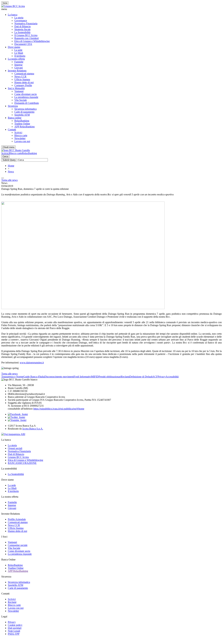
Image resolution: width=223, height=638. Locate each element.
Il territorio (19, 55)
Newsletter (19, 138)
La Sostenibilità (22, 32)
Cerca (5, 156)
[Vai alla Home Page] (15, 150)
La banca (12, 14)
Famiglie (18, 61)
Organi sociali (15, 448)
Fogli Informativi (82, 376)
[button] (111, 9)
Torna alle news (9, 180)
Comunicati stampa (24, 73)
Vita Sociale (20, 100)
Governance (20, 20)
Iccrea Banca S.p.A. (32, 428)
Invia (5, 3)
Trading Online (22, 123)
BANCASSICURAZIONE (22, 463)
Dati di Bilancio (22, 26)
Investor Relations (17, 70)
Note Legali (14, 630)
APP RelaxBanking (24, 126)
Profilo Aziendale (17, 519)
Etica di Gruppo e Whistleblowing (32, 41)
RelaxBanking (21, 120)
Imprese (18, 64)
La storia (18, 17)
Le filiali (18, 53)
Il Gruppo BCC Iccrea (25, 35)
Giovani (18, 67)
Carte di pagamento (24, 111)
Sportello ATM (22, 114)
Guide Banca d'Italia (33, 376)
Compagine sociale (17, 545)
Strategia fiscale (22, 29)
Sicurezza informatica (25, 109)
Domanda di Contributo (26, 103)
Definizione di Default (140, 376)
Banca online (14, 117)
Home (11, 165)
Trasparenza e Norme (12, 376)
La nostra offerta (16, 58)
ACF (155, 376)
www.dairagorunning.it (32, 362)
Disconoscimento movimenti (59, 376)
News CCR (20, 76)
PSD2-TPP (13, 633)
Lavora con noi (22, 141)
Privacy (162, 376)
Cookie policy (15, 625)
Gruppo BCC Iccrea (18, 457)
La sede (18, 50)
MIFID (95, 376)
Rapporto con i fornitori (26, 38)
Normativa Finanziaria (25, 23)
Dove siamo (14, 47)
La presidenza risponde (26, 97)
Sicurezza (13, 106)
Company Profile (23, 85)
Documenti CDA (23, 44)
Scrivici (18, 132)
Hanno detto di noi (24, 82)
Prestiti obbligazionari (110, 376)
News (11, 171)
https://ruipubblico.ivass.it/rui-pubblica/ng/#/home (58, 408)
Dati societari (14, 628)
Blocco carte (20, 135)
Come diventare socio (25, 94)
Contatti (12, 129)
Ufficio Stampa (22, 79)
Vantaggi (19, 91)
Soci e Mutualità (16, 88)
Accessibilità (172, 376)
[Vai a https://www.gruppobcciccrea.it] (13, 6)
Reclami (125, 376)
